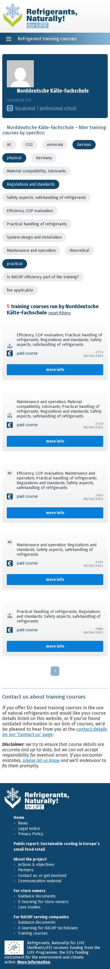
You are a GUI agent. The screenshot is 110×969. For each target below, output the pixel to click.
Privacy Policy (30, 834)
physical (14, 157)
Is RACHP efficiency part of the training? (43, 277)
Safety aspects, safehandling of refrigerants (46, 197)
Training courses (33, 933)
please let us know (41, 760)
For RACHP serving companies (41, 917)
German (84, 144)
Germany (44, 157)
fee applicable (20, 290)
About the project (30, 859)
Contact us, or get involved (42, 875)
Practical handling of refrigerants (37, 224)
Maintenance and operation (31, 250)
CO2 (29, 144)
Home (19, 817)
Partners (26, 870)
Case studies (29, 907)
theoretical (79, 250)
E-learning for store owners (43, 901)
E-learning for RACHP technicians (48, 928)
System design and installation (34, 237)
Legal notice (29, 828)
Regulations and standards (31, 184)
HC (9, 144)
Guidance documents (37, 896)
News (23, 823)
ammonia (55, 144)
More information (33, 962)
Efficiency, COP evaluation (30, 210)
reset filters (59, 312)
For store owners (30, 890)
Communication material (39, 881)
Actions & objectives (36, 864)
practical (15, 263)
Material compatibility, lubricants (36, 171)
